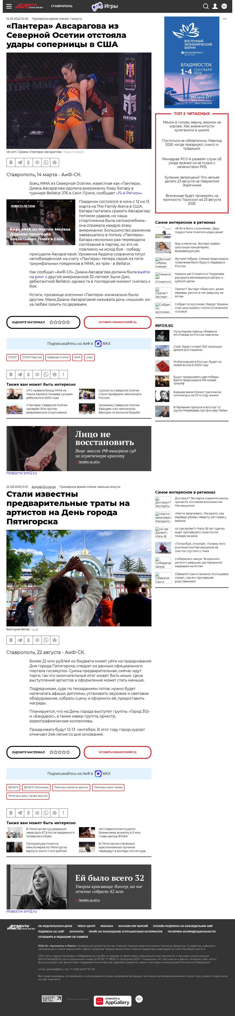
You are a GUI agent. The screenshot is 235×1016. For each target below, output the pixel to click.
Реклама (107, 926)
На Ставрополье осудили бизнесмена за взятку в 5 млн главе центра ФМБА (119, 832)
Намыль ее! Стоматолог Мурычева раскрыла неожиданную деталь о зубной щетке (199, 277)
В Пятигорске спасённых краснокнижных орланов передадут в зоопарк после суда (122, 847)
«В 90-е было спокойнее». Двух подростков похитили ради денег (199, 230)
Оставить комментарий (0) (118, 322)
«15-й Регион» (129, 193)
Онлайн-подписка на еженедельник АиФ (183, 926)
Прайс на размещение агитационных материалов (125, 931)
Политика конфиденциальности (191, 931)
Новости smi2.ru (21, 473)
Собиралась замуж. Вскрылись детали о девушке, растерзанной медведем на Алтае (198, 562)
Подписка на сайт (51, 931)
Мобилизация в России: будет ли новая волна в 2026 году (197, 363)
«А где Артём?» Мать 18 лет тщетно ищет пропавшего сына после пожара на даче (200, 532)
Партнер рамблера (78, 999)
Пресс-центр (86, 926)
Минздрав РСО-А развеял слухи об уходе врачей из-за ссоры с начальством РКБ (191, 163)
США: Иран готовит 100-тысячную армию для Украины (197, 348)
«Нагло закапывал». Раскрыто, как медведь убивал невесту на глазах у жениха (200, 517)
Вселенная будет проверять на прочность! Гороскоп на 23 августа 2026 (192, 200)
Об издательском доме (55, 926)
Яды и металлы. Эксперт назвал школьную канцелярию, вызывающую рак (197, 247)
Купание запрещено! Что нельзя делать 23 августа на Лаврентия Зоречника (192, 181)
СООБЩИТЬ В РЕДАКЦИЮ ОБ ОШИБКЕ (63, 936)
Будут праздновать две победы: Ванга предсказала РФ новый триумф (196, 380)
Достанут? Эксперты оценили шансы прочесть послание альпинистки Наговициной (201, 502)
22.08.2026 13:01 (17, 486)
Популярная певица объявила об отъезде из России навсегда (195, 333)
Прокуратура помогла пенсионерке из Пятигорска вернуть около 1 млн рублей (46, 847)
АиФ (35, 629)
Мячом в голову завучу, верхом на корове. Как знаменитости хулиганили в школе (192, 126)
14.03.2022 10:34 (17, 18)
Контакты (77, 931)
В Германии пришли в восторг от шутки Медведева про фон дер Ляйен (200, 409)
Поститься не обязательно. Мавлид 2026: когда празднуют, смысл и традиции (192, 145)
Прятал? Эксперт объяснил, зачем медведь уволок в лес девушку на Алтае (199, 292)
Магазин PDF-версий (133, 926)
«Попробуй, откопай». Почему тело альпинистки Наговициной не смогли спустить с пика (200, 547)
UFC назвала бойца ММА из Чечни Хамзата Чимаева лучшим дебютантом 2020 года (49, 394)
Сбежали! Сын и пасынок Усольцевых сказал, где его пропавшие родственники (202, 577)
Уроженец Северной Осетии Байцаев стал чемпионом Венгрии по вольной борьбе (119, 408)
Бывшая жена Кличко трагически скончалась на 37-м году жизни (197, 394)
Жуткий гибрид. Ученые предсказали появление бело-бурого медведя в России (201, 262)
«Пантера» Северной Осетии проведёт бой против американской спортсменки (46, 408)
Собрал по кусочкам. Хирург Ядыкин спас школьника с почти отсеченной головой (201, 307)
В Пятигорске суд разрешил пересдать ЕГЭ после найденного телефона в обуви (50, 832)
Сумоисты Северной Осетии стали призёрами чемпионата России (120, 394)
